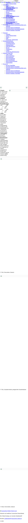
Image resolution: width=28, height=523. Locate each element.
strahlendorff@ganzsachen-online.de (13, 518)
